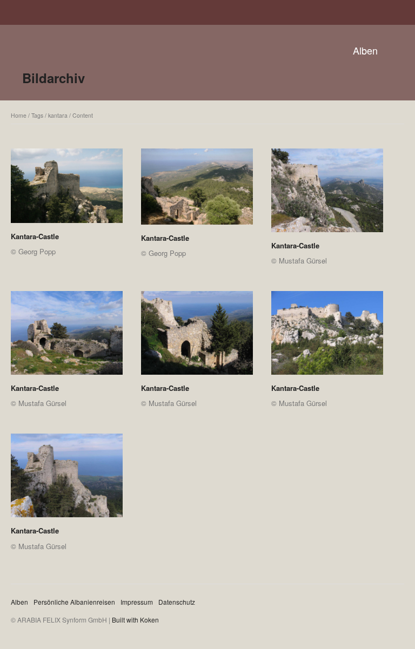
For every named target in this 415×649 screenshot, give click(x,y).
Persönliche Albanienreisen (74, 601)
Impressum (137, 601)
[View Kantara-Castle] (67, 189)
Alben (365, 50)
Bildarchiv (53, 78)
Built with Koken (135, 619)
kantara (58, 115)
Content (82, 115)
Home (18, 115)
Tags (37, 115)
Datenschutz (176, 601)
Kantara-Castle (35, 236)
